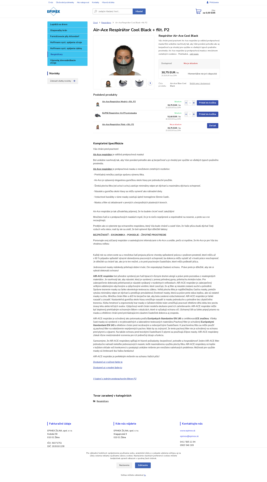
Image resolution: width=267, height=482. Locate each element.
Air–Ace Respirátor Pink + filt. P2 (118, 124)
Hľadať (139, 11)
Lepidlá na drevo (58, 24)
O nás (50, 2)
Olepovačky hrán (58, 30)
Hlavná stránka (108, 2)
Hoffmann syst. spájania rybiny (66, 48)
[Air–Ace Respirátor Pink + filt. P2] (98, 127)
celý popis (194, 54)
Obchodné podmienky (65, 2)
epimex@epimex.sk (189, 436)
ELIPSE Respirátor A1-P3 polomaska (119, 113)
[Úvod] (68, 11)
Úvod (95, 22)
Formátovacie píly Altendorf (64, 36)
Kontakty (95, 2)
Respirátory (57, 54)
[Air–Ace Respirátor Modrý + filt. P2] (98, 104)
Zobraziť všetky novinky (60, 81)
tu (145, 475)
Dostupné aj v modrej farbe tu (107, 367)
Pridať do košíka (207, 102)
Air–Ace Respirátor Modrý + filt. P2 (119, 101)
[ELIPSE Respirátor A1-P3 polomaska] (98, 115)
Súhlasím (143, 465)
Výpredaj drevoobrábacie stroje (63, 61)
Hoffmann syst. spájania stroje (66, 42)
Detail (212, 125)
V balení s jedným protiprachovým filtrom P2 (114, 379)
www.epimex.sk (187, 430)
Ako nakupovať (83, 2)
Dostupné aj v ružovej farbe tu (108, 362)
